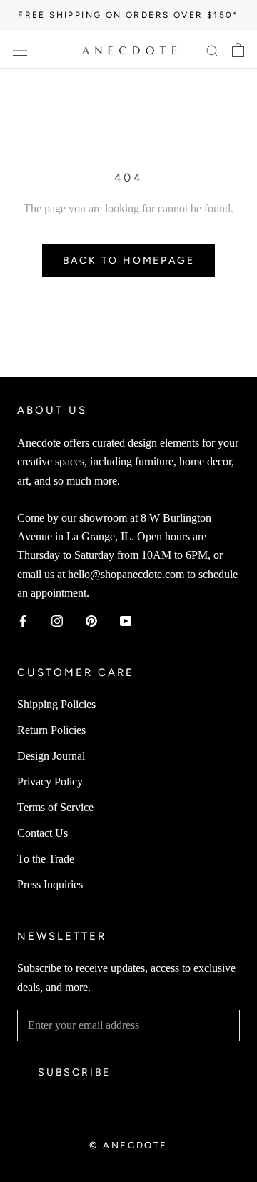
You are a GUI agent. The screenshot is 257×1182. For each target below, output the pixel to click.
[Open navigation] (20, 50)
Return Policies (51, 730)
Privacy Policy (50, 781)
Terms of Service (55, 807)
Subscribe (74, 1072)
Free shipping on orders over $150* (128, 15)
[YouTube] (125, 619)
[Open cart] (238, 50)
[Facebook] (23, 619)
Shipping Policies (56, 704)
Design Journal (51, 756)
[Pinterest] (91, 619)
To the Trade (45, 859)
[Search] (212, 50)
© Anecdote (128, 1145)
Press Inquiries (50, 884)
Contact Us (42, 833)
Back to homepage (129, 260)
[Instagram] (57, 619)
